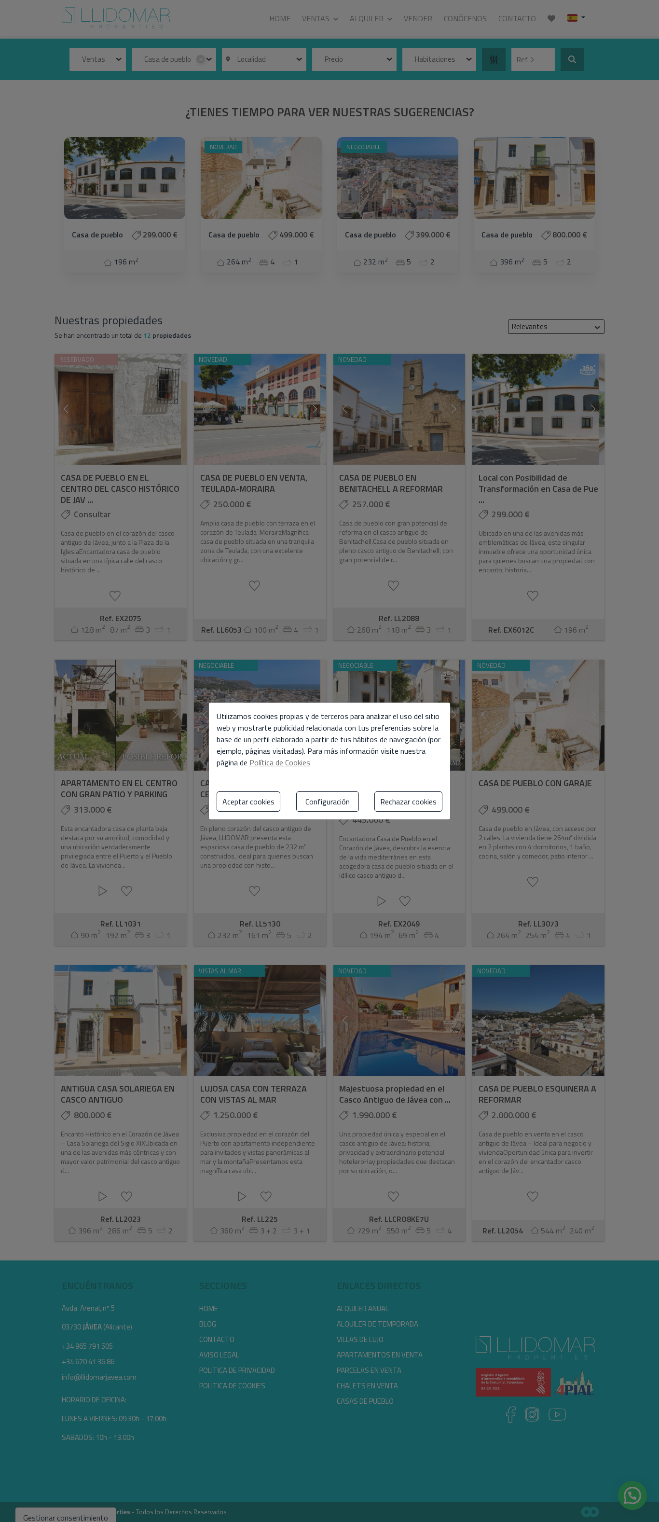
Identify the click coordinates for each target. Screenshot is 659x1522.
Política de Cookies (279, 762)
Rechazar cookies (408, 801)
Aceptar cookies (248, 801)
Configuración (327, 801)
